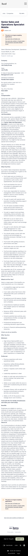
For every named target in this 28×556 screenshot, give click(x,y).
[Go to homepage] (3, 4)
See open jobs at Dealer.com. (12, 39)
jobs (3, 13)
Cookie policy (18, 532)
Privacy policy (10, 532)
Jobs (16, 545)
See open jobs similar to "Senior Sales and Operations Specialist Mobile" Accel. (15, 42)
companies (10, 13)
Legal (18, 553)
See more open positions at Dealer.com (14, 517)
